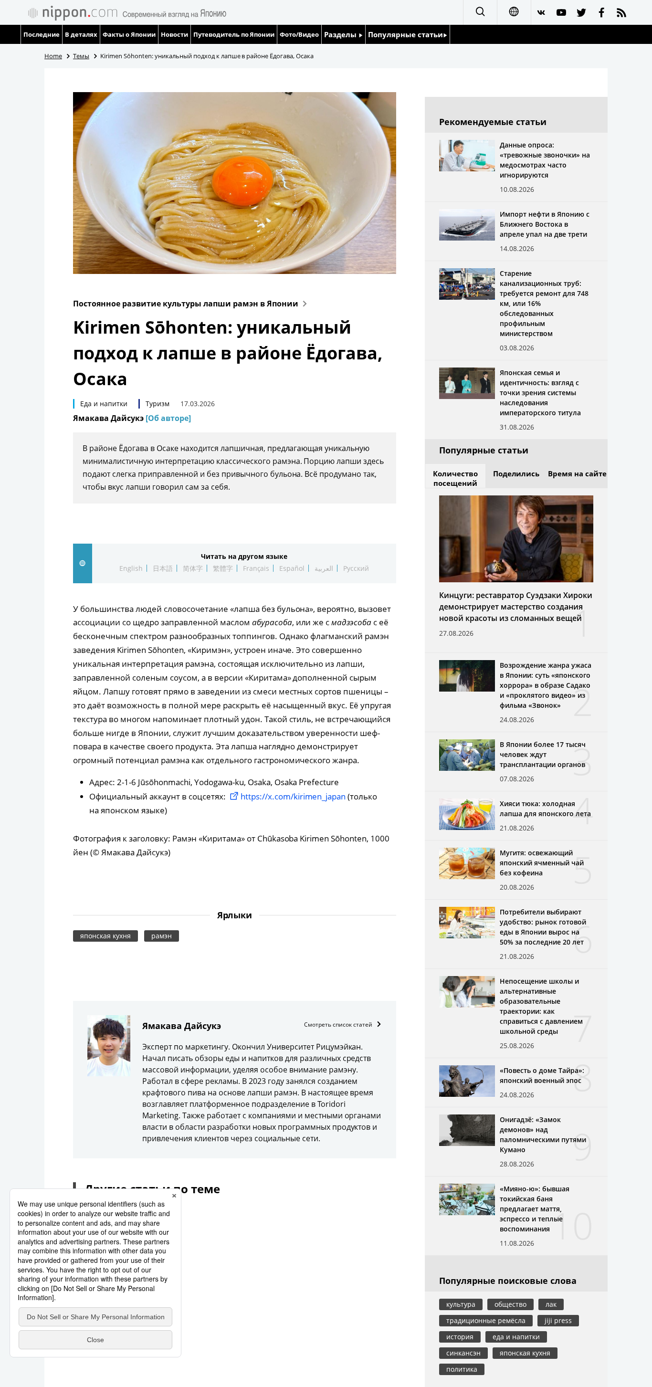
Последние (41, 34)
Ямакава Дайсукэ (132, 418)
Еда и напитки (103, 403)
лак (551, 1304)
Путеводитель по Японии (234, 34)
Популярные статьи (405, 34)
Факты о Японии (129, 34)
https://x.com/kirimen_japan (293, 796)
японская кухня (105, 935)
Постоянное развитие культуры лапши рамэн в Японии (185, 303)
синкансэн (463, 1352)
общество (510, 1304)
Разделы (341, 34)
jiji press (558, 1320)
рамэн (161, 935)
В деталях (81, 34)
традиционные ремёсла (486, 1320)
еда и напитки (516, 1336)
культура (460, 1304)
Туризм (157, 403)
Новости (174, 34)
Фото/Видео (299, 34)
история (459, 1336)
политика (461, 1369)
